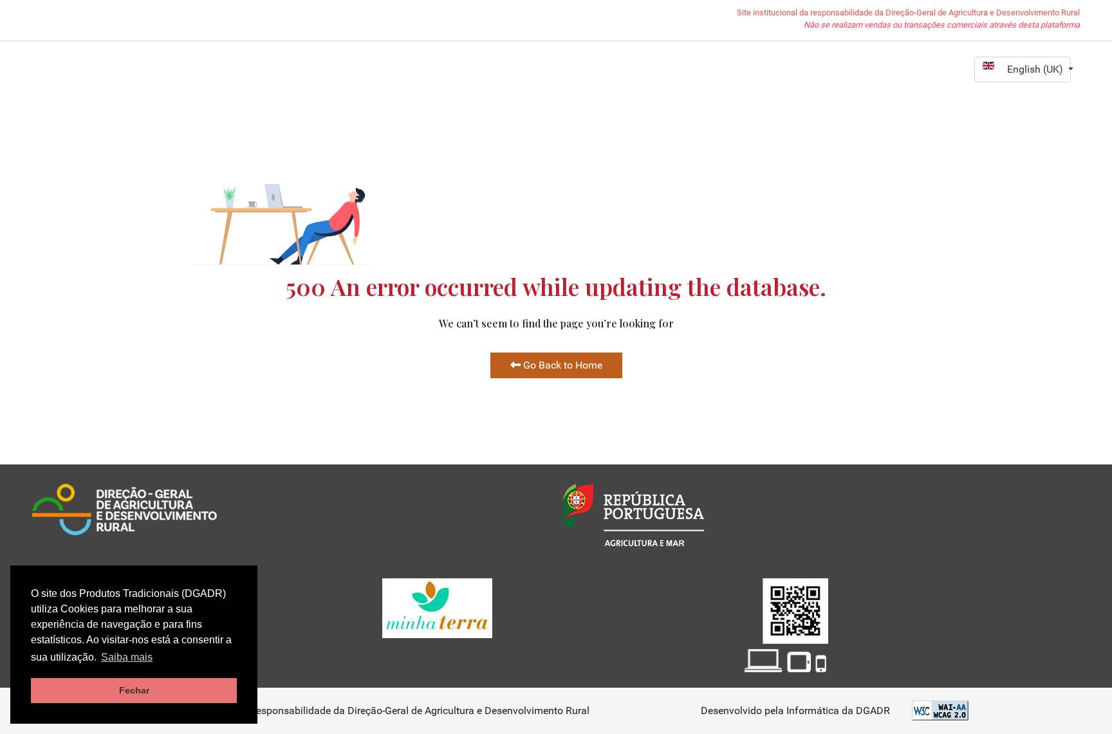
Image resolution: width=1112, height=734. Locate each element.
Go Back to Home (561, 365)
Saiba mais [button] (127, 657)
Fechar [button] (134, 690)
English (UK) (1036, 69)
